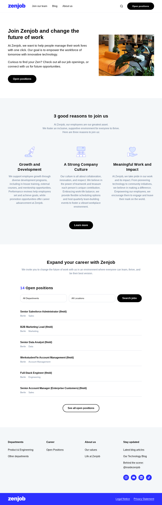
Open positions (140, 6)
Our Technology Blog (135, 456)
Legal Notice (123, 499)
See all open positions (81, 408)
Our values (91, 449)
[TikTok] (149, 477)
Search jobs (129, 298)
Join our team (39, 6)
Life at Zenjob (92, 456)
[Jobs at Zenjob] (17, 6)
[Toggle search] (121, 6)
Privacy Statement (144, 499)
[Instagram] (126, 477)
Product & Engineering (20, 449)
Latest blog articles (133, 449)
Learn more (81, 225)
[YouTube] (134, 477)
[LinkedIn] (141, 477)
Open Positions (55, 449)
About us (67, 6)
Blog (54, 6)
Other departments (18, 456)
